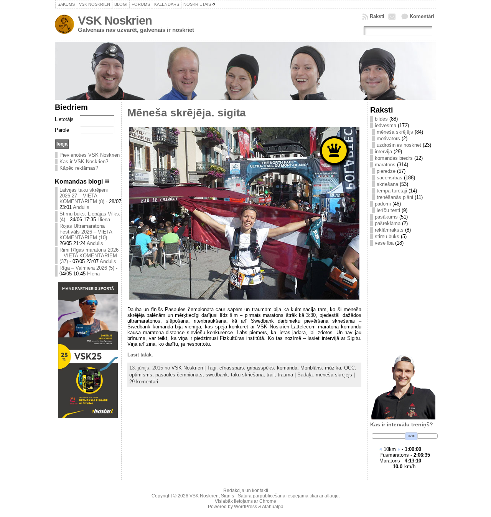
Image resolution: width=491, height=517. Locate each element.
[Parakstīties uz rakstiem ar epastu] (392, 16)
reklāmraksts (389, 230)
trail (271, 375)
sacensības (389, 178)
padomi (383, 204)
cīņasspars (231, 368)
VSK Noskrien (115, 20)
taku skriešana (247, 375)
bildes (381, 119)
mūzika (333, 368)
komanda (287, 368)
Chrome (267, 501)
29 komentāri (143, 381)
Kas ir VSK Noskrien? (83, 161)
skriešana (387, 184)
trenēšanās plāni (395, 197)
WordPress (245, 506)
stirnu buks (387, 236)
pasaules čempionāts (179, 375)
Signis (227, 496)
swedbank (217, 375)
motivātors (388, 138)
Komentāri (422, 16)
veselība (384, 243)
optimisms (140, 375)
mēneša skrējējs (334, 375)
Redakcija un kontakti (245, 490)
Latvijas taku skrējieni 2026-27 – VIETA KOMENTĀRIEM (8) (83, 195)
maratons (385, 164)
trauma (285, 375)
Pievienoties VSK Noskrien (89, 155)
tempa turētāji (392, 191)
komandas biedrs (394, 158)
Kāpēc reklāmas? (78, 168)
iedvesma (385, 125)
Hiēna (103, 219)
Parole (62, 130)
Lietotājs (64, 119)
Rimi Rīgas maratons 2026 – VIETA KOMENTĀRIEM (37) (89, 255)
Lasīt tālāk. (140, 355)
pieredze (386, 171)
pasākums (386, 217)
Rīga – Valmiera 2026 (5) (86, 268)
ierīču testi (388, 210)
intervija (383, 151)
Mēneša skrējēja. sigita (186, 113)
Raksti (377, 16)
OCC (349, 368)
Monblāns (311, 368)
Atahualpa (272, 506)
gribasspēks (260, 368)
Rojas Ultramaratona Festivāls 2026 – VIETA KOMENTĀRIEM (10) (85, 231)
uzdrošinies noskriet (399, 145)
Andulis (81, 207)
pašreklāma (387, 223)
